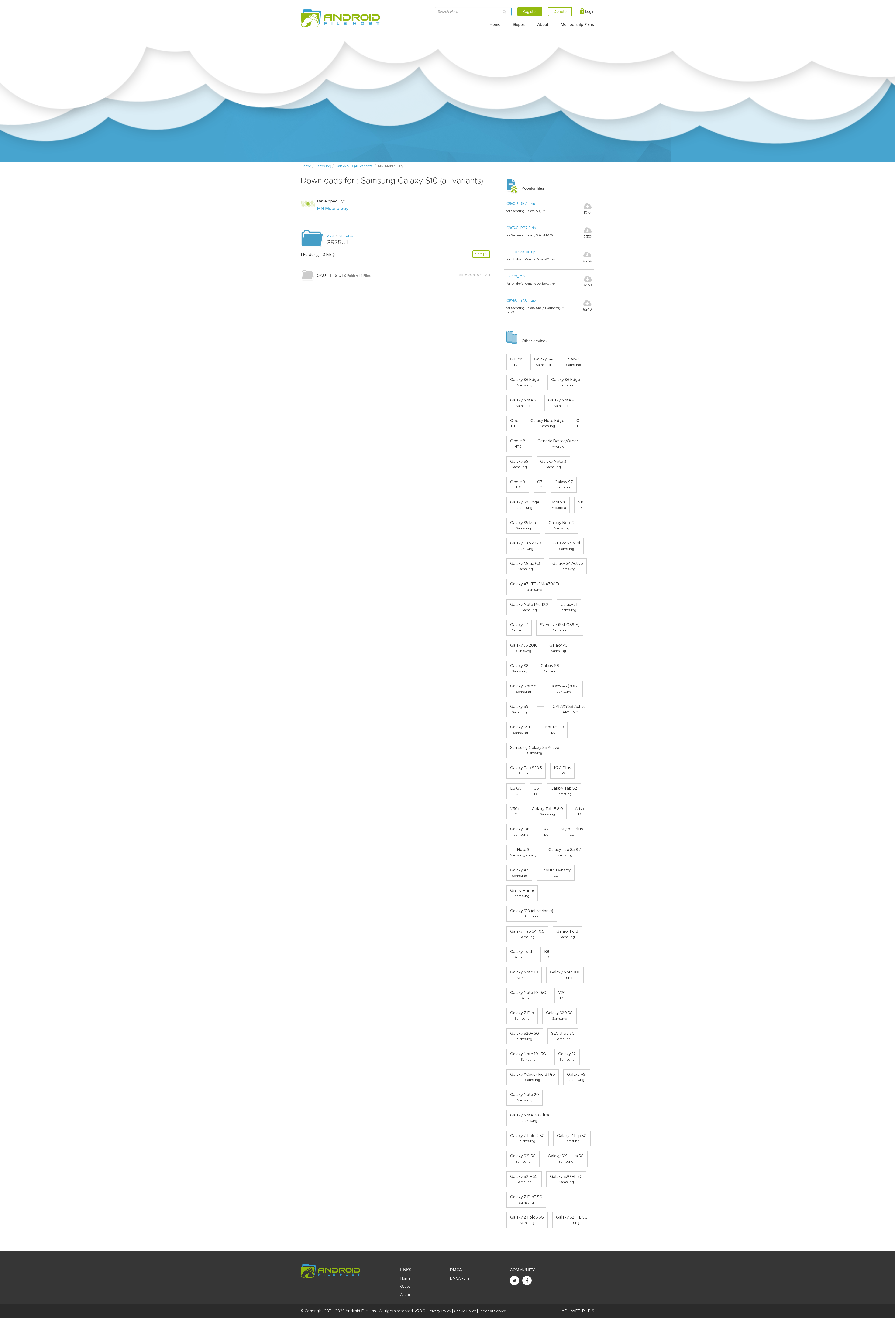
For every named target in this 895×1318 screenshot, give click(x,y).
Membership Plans (577, 24)
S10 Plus (346, 236)
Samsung (323, 166)
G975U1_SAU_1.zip (521, 300)
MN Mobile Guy (332, 208)
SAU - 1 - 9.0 (329, 275)
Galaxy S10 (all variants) (354, 166)
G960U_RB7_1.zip (520, 204)
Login (589, 11)
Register (529, 11)
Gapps (519, 24)
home (306, 166)
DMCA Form (460, 1278)
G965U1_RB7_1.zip (521, 228)
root (330, 236)
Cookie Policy (465, 1311)
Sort (479, 254)
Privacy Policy (439, 1311)
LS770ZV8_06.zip (520, 252)
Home (494, 24)
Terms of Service (492, 1311)
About (542, 24)
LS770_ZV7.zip (518, 276)
